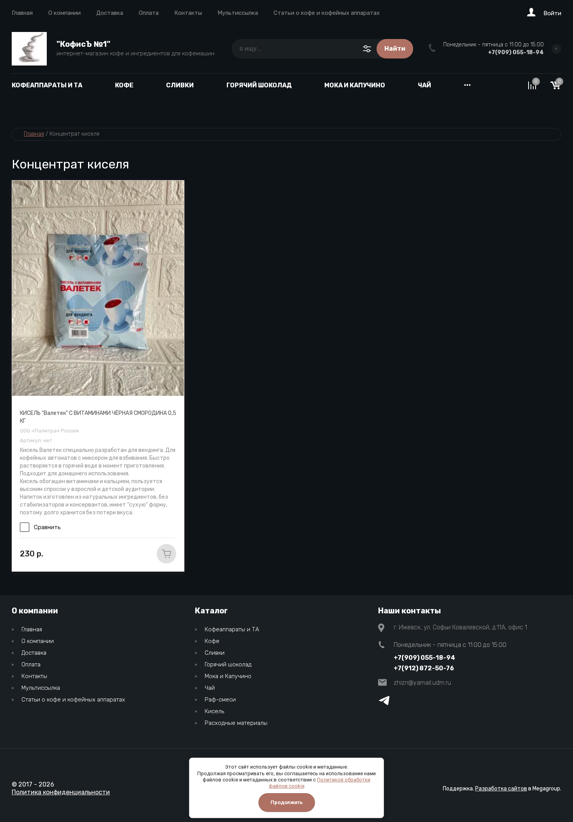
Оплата (149, 12)
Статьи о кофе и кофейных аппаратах (327, 12)
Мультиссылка (238, 12)
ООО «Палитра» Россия (49, 431)
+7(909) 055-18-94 (516, 52)
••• (467, 85)
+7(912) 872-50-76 (424, 668)
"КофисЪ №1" (83, 44)
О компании (64, 12)
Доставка (109, 12)
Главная (22, 12)
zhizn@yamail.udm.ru (422, 682)
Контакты (188, 12)
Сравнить (47, 527)
